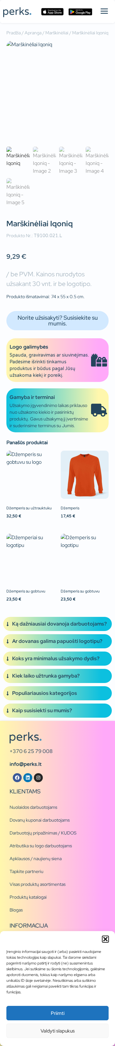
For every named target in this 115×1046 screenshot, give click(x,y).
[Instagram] (38, 777)
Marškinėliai (56, 33)
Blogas (16, 910)
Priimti (58, 1013)
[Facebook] (17, 777)
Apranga (33, 33)
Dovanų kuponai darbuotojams (40, 820)
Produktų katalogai (28, 897)
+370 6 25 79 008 (31, 751)
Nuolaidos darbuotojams (33, 807)
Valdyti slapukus (58, 1031)
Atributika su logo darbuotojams (41, 846)
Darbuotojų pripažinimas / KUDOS (43, 833)
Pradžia (13, 33)
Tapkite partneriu (26, 871)
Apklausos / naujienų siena (36, 858)
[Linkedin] (27, 777)
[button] (105, 939)
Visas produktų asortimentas (37, 884)
